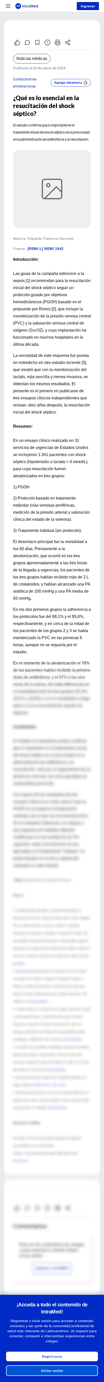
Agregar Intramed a (68, 82)
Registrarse (52, 1356)
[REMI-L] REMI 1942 (46, 249)
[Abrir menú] (8, 6)
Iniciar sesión (52, 1370)
